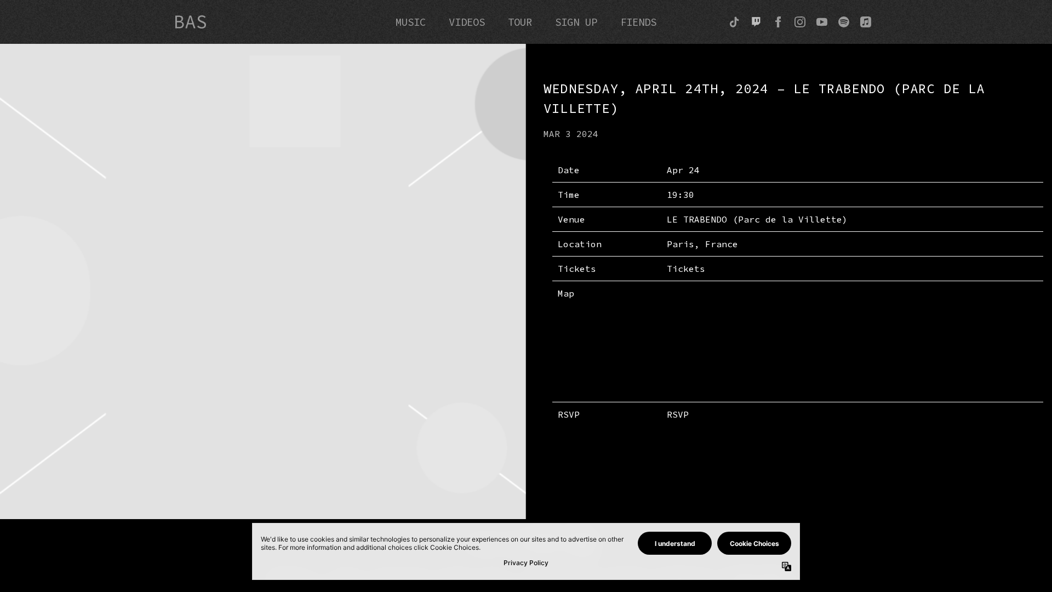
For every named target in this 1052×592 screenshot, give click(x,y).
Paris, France (702, 243)
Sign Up (576, 22)
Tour (520, 22)
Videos (467, 22)
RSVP (678, 414)
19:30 (680, 194)
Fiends (638, 22)
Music (411, 22)
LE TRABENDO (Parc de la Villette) (757, 219)
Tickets (686, 268)
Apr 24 (683, 169)
